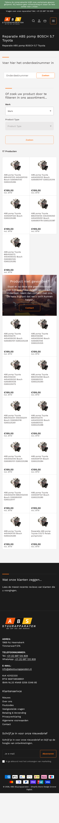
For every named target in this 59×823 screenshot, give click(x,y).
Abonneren (48, 753)
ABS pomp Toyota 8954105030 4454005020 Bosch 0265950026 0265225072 (13, 379)
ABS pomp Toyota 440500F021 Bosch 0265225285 (40, 494)
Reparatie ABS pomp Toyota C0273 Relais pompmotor (41, 533)
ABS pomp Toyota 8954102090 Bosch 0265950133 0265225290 (40, 378)
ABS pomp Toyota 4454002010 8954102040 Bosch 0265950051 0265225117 (16, 496)
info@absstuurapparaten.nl (17, 669)
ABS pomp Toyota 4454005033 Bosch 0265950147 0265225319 (43, 177)
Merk (7, 104)
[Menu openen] (53, 21)
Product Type (12, 119)
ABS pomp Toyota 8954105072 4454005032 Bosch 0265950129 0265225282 (13, 257)
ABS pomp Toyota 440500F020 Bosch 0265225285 (13, 215)
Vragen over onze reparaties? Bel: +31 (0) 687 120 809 (29, 11)
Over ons (7, 701)
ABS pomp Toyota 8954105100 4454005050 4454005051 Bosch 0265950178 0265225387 (43, 217)
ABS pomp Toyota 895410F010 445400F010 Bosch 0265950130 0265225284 (15, 178)
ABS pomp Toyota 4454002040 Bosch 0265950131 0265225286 (16, 458)
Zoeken (45, 75)
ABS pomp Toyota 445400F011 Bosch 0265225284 (40, 458)
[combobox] (29, 75)
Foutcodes (8, 705)
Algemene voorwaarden (15, 720)
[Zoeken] (33, 21)
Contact (29, 308)
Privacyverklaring (11, 716)
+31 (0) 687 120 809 (17, 655)
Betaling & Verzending (14, 712)
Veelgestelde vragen (13, 709)
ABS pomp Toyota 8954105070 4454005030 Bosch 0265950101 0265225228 (16, 337)
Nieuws (6, 697)
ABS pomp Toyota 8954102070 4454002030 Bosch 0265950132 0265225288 (40, 420)
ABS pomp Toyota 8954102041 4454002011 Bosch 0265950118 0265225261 (15, 419)
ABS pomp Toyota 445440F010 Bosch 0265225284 (13, 533)
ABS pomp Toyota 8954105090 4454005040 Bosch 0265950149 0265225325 (40, 338)
